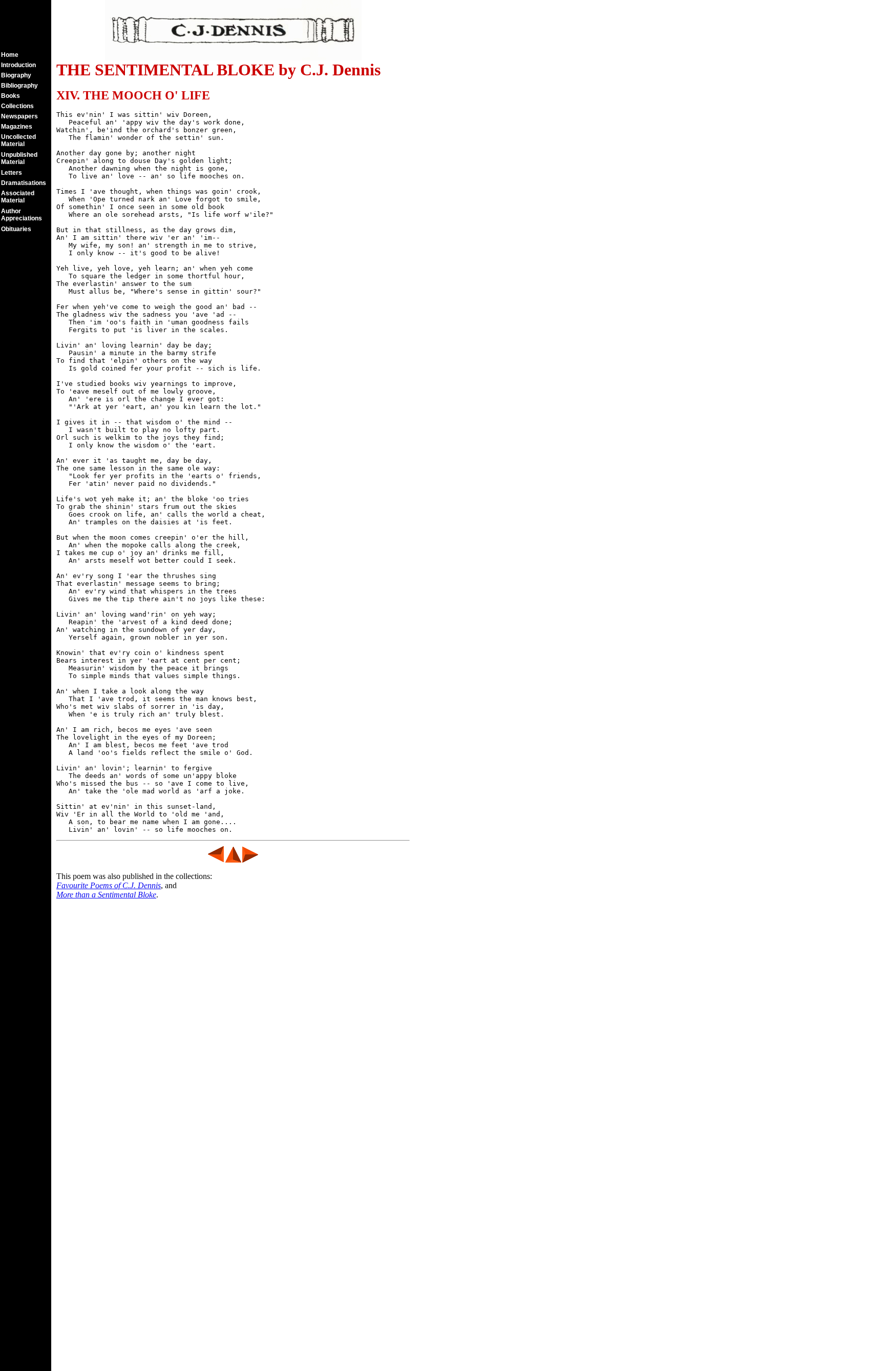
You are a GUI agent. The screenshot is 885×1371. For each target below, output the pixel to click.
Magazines (16, 126)
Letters (11, 172)
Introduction (18, 65)
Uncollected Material (18, 140)
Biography (16, 75)
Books (10, 95)
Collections (17, 106)
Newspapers (19, 116)
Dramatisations (23, 183)
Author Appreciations (21, 215)
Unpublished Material (19, 158)
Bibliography (19, 85)
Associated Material (17, 197)
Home (9, 54)
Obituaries (16, 229)
